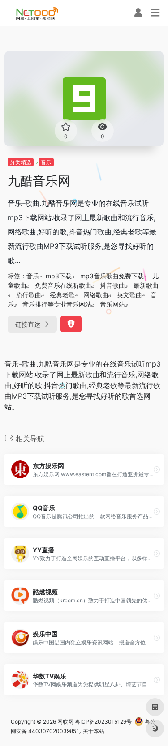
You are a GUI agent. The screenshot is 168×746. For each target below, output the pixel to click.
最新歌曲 (146, 285)
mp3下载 (59, 276)
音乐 (46, 162)
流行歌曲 (28, 294)
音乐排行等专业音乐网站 (56, 304)
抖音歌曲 (112, 285)
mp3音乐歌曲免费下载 (112, 276)
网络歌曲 (95, 294)
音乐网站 (112, 304)
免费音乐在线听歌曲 (63, 285)
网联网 (65, 721)
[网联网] (37, 13)
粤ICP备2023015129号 (103, 721)
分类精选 (20, 162)
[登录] (138, 13)
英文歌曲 (129, 294)
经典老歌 (62, 294)
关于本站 (93, 731)
